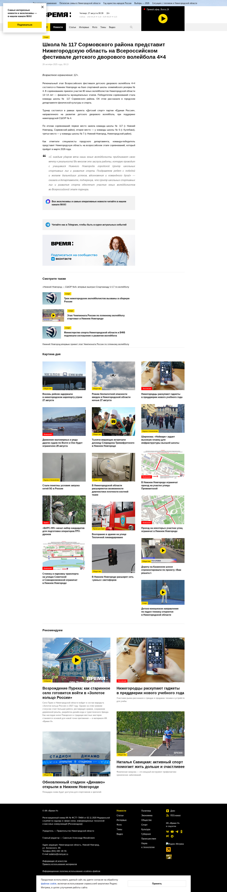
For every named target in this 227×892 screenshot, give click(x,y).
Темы (119, 829)
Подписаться (24, 24)
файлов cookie (48, 883)
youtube (172, 831)
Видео (120, 834)
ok (181, 831)
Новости (121, 810)
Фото (119, 824)
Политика (146, 810)
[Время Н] (56, 14)
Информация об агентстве (54, 861)
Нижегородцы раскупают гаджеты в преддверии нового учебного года (150, 687)
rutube (167, 836)
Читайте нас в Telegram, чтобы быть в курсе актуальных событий (89, 224)
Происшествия (148, 838)
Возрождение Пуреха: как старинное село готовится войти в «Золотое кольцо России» (76, 690)
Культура (145, 829)
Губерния (146, 834)
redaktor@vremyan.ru (58, 854)
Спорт (46, 37)
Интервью (122, 820)
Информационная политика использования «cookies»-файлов (71, 871)
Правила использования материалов (59, 864)
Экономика (146, 815)
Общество (146, 820)
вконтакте (167, 831)
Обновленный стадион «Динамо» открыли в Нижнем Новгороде (73, 781)
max (172, 836)
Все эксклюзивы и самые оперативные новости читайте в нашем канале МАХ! (89, 203)
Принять (157, 883)
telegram (176, 831)
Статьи (120, 815)
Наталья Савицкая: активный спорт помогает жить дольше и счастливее (151, 761)
